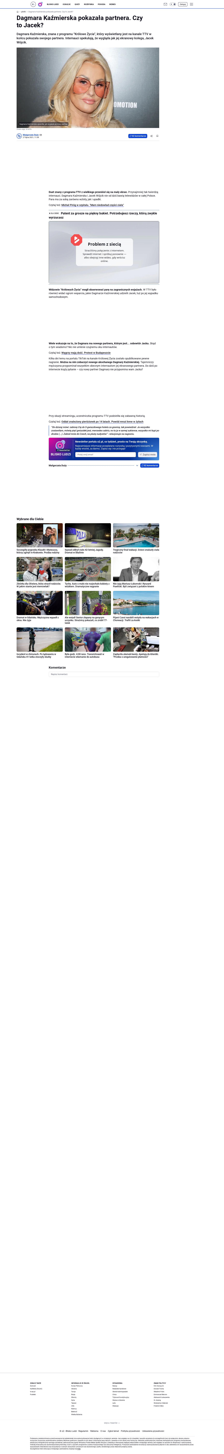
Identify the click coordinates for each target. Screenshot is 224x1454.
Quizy (77, 4)
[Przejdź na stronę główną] (33, 6)
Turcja (73, 1392)
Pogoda (101, 4)
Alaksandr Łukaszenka (162, 1397)
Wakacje (115, 1406)
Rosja (73, 1394)
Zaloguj (183, 4)
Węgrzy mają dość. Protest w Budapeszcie (86, 352)
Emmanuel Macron (160, 1394)
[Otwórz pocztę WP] (165, 4)
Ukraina (74, 1389)
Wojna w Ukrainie (119, 1400)
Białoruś (74, 1412)
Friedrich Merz (159, 1406)
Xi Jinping (157, 1400)
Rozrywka (89, 4)
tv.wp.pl (32, 1392)
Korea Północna (77, 1386)
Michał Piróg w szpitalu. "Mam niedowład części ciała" (92, 205)
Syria (73, 1400)
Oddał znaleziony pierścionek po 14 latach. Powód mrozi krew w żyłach (102, 421)
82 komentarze (139, 136)
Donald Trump (159, 1389)
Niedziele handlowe (119, 1389)
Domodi (33, 1386)
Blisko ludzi (53, 4)
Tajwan (73, 1403)
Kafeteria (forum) (36, 1389)
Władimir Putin (159, 1392)
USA (72, 1406)
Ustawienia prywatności (152, 1431)
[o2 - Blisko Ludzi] (42, 4)
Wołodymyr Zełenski (161, 1403)
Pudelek (33, 1394)
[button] (173, 4)
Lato (114, 1403)
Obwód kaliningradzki (120, 1392)
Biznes (112, 4)
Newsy (115, 1386)
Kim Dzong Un (159, 1386)
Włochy (73, 1397)
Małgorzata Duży (31, 135)
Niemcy (74, 1409)
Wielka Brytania (76, 1414)
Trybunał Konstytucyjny (121, 1397)
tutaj (78, 1449)
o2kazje (67, 4)
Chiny (115, 1394)
